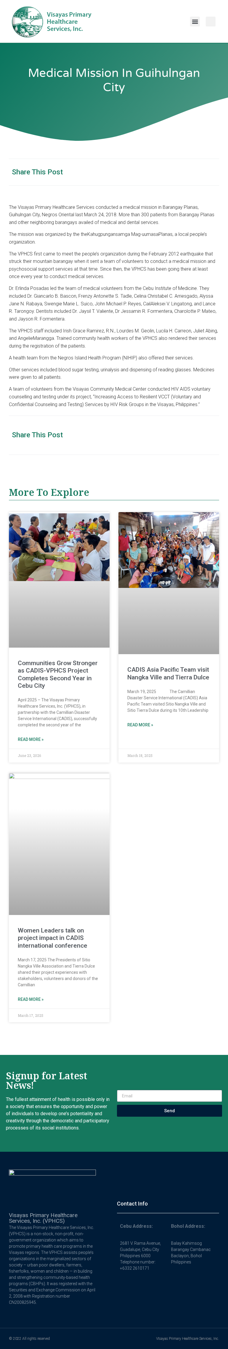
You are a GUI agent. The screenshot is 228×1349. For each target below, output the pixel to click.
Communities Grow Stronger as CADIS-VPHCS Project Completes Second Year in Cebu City (58, 674)
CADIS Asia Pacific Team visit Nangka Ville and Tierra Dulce (168, 673)
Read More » (31, 739)
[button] (195, 21)
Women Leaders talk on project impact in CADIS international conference (52, 938)
